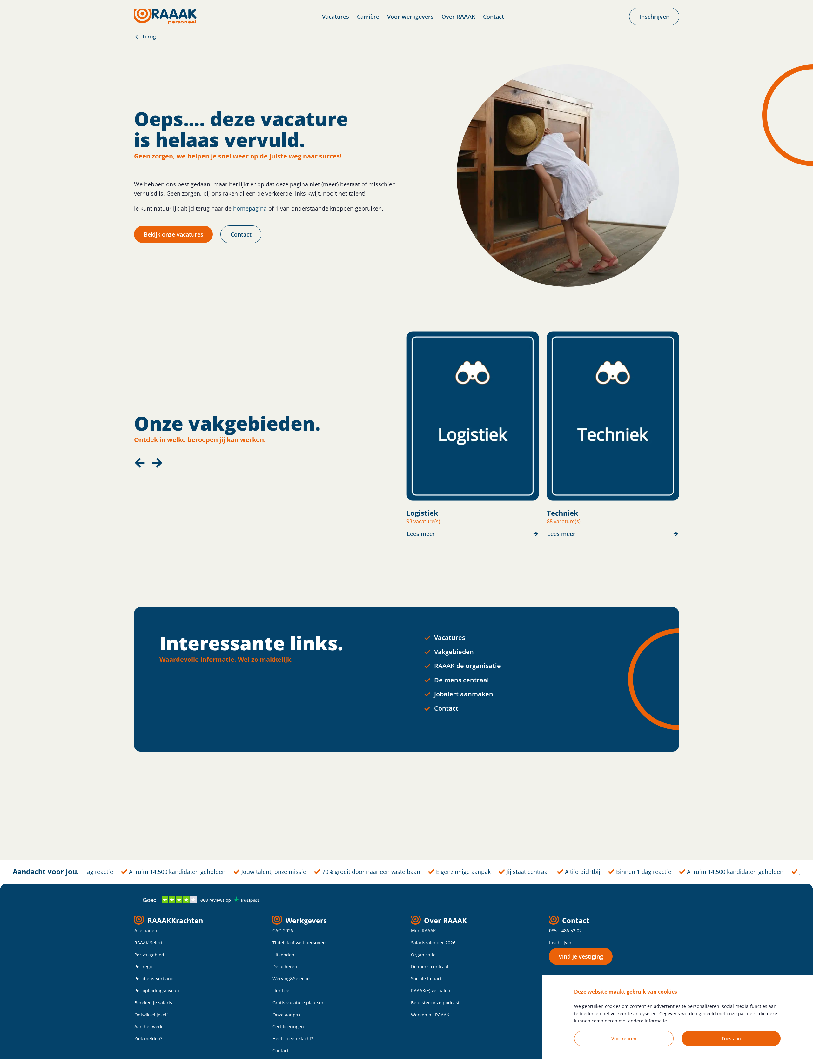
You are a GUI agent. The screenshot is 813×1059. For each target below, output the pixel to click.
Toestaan (731, 1039)
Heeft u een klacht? (292, 1039)
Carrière (368, 16)
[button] (139, 462)
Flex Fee (280, 991)
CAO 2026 (282, 931)
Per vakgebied (149, 955)
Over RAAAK (458, 16)
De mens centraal (461, 680)
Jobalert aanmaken (463, 694)
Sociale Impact (426, 978)
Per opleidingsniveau (156, 991)
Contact (493, 16)
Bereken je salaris (153, 1003)
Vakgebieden (454, 651)
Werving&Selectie (291, 978)
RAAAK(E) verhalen (430, 991)
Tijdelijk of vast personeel (299, 943)
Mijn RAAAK (423, 931)
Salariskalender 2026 (433, 943)
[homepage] (165, 16)
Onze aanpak (286, 1015)
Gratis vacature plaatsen (298, 1003)
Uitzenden (283, 955)
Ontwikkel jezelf (151, 1015)
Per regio (143, 966)
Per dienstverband (154, 978)
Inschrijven (561, 943)
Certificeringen (288, 1026)
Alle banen (145, 931)
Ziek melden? (148, 1039)
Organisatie (423, 955)
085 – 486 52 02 (565, 931)
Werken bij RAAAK (430, 1015)
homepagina (250, 208)
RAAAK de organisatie (467, 665)
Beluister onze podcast (435, 1003)
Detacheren (284, 966)
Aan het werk (148, 1026)
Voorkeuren (623, 1039)
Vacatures (335, 16)
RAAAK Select (148, 943)
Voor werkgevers (410, 16)
